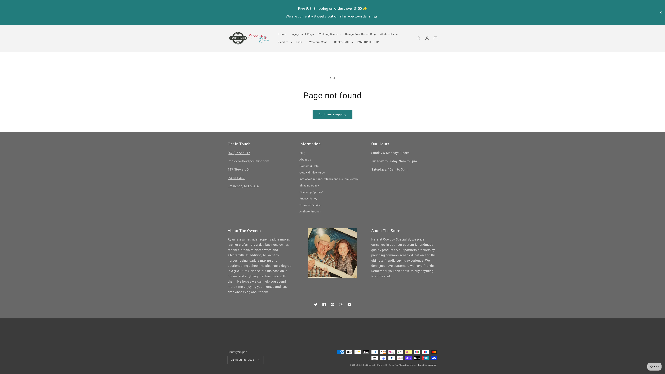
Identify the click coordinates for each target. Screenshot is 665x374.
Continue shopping (333, 114)
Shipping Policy (309, 185)
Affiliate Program (310, 211)
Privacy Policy (308, 198)
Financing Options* (311, 192)
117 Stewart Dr (239, 169)
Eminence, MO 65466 (243, 186)
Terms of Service (310, 205)
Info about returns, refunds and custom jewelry (328, 179)
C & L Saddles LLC (366, 365)
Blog (302, 153)
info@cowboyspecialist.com (248, 161)
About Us (305, 159)
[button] (418, 38)
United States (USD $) (243, 359)
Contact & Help (308, 166)
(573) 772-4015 (239, 153)
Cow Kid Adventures (312, 172)
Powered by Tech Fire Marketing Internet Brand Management (407, 365)
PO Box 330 (236, 178)
